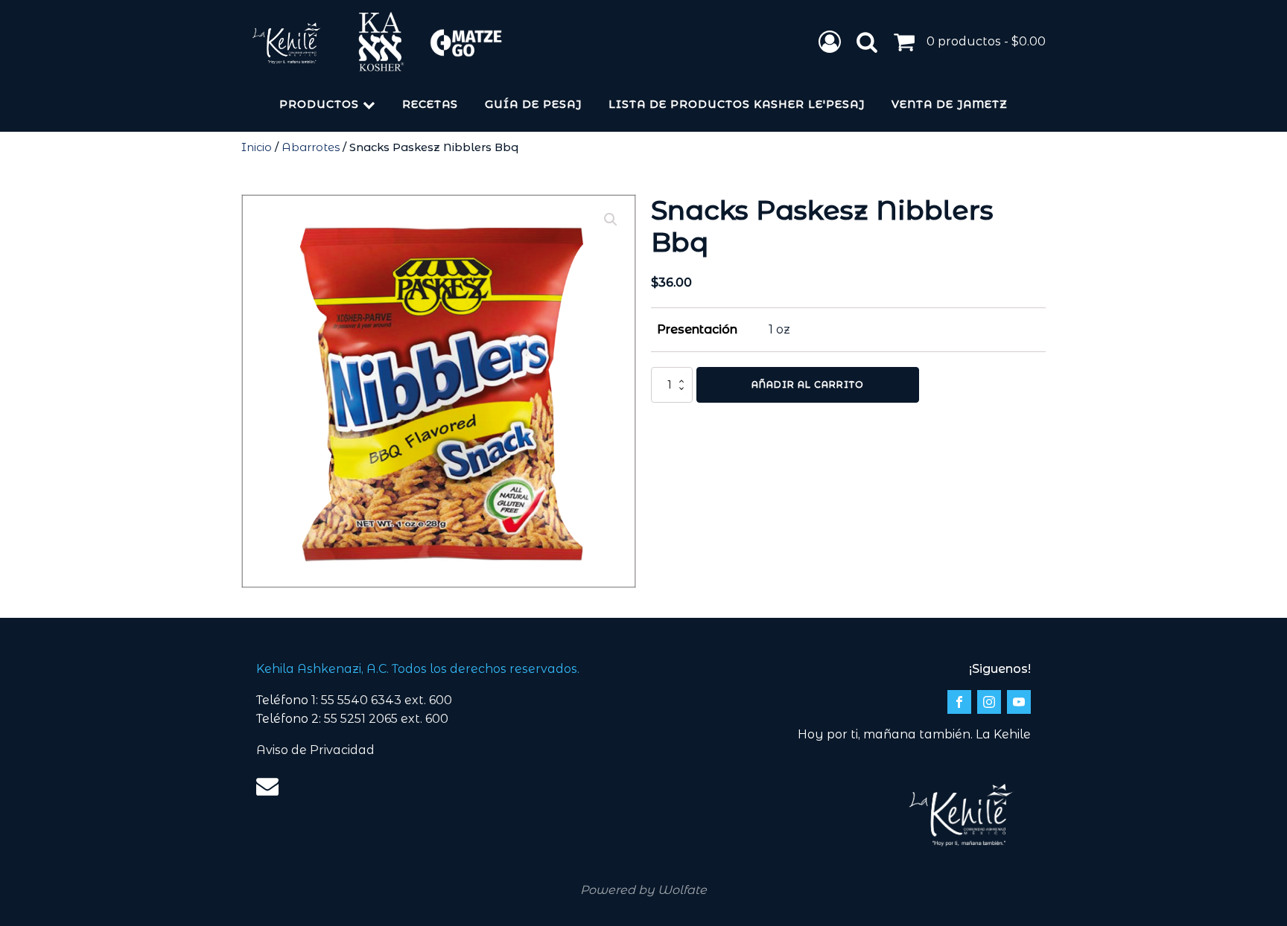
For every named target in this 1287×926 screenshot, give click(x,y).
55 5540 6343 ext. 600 (386, 700)
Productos (319, 104)
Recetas (430, 104)
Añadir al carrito (807, 384)
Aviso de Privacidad (315, 750)
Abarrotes (311, 147)
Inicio (256, 147)
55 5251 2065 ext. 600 (386, 719)
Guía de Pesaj (533, 104)
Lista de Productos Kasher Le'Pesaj (736, 104)
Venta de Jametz (950, 104)
